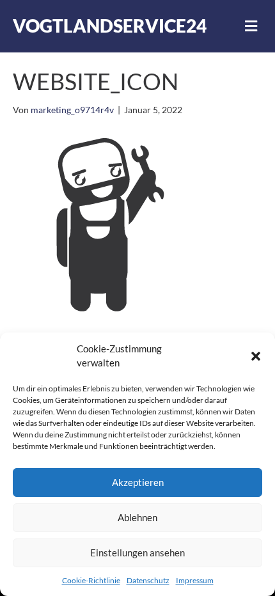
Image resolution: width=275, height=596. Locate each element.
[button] (255, 356)
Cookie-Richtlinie (91, 580)
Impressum (195, 580)
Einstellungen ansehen (137, 552)
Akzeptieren (138, 482)
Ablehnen (137, 517)
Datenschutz (148, 580)
